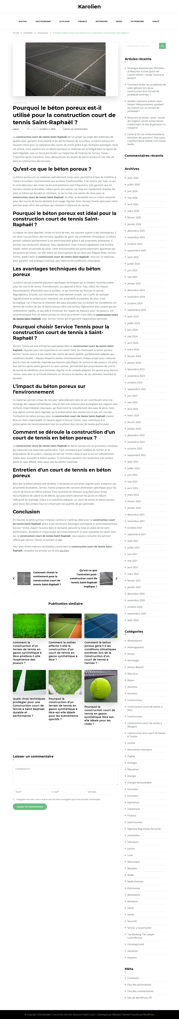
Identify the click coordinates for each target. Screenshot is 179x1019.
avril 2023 (132, 408)
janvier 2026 (134, 224)
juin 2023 (132, 395)
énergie (131, 775)
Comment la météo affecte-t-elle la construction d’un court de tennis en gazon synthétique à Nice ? (63, 651)
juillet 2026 (133, 184)
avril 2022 (132, 488)
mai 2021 (132, 560)
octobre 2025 (134, 243)
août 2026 (133, 177)
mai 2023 (132, 402)
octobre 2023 (134, 382)
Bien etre (132, 673)
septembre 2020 (136, 613)
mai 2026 (132, 197)
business (132, 693)
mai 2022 (132, 481)
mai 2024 (132, 336)
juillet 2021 (133, 547)
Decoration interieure (139, 749)
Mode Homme (135, 881)
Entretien (132, 789)
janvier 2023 (134, 428)
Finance (82, 21)
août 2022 (133, 461)
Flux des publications (139, 984)
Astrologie (133, 660)
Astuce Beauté (135, 667)
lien (60, 539)
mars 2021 (133, 573)
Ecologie (64, 21)
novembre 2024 (136, 296)
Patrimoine (137, 21)
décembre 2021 (136, 514)
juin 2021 (132, 554)
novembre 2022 (136, 441)
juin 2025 (132, 270)
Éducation (133, 769)
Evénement (133, 808)
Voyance (132, 957)
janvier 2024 (134, 362)
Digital (23, 21)
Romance (132, 901)
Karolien (89, 6)
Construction (20, 103)
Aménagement (135, 647)
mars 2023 (133, 415)
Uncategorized (135, 944)
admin (16, 129)
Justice (131, 848)
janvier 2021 (134, 587)
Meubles (132, 868)
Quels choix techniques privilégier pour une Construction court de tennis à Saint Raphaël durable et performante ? (29, 707)
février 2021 (134, 580)
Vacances (132, 950)
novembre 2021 (136, 521)
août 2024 (133, 316)
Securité (132, 921)
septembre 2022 (136, 455)
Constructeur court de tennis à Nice (144, 708)
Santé (156, 21)
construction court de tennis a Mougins (144, 724)
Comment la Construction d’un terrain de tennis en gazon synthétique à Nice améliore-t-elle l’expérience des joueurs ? (27, 653)
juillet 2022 (133, 468)
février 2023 (134, 422)
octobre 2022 (134, 448)
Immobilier (133, 835)
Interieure (102, 21)
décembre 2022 (136, 435)
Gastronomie (43, 21)
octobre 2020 (134, 606)
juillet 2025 (133, 263)
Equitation (133, 802)
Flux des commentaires (140, 991)
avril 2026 (132, 204)
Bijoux (130, 680)
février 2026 (134, 217)
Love (130, 855)
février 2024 (134, 356)
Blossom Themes (120, 1014)
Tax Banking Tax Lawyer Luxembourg (141, 936)
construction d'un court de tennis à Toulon (146, 734)
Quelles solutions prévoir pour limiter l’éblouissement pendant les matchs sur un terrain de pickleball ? (145, 106)
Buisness (132, 686)
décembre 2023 (136, 369)
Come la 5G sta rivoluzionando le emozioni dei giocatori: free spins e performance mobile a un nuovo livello (146, 139)
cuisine (131, 742)
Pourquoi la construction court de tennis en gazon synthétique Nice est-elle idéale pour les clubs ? (99, 715)
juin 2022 (132, 474)
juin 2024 (132, 329)
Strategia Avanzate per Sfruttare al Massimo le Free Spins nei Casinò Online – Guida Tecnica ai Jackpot (145, 73)
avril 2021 (132, 567)
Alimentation (134, 640)
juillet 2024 (133, 323)
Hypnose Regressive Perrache (144, 828)
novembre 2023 (136, 375)
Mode (119, 21)
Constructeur (134, 700)
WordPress (148, 1014)
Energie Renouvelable (139, 782)
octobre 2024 (134, 303)
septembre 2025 (136, 250)
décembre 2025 (136, 230)
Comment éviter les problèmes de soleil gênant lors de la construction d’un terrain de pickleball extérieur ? (146, 89)
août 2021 (133, 540)
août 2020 (133, 620)
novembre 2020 (136, 600)
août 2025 (133, 257)
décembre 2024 (136, 290)
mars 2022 (133, 494)
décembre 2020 (136, 593)
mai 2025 (132, 276)
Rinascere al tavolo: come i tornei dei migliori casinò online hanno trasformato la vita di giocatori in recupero (146, 122)
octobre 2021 (134, 527)
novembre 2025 (136, 237)
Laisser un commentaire (75, 129)
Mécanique (133, 861)
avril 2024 (132, 342)
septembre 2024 (136, 309)
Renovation (133, 894)
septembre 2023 (136, 389)
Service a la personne (139, 927)
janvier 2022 (134, 507)
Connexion (133, 978)
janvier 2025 (134, 283)
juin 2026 (132, 191)
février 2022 (134, 501)
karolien (64, 550)
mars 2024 (133, 349)
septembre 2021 (136, 534)
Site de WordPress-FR (139, 997)
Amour (131, 653)
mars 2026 (133, 210)
